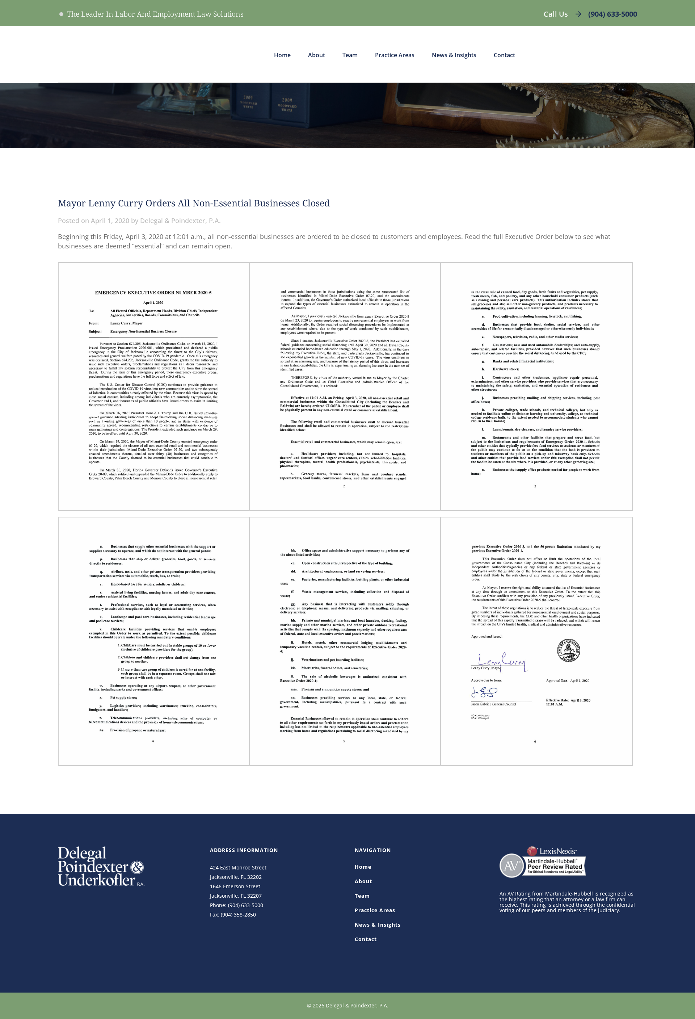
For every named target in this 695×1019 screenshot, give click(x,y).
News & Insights (378, 924)
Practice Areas (375, 910)
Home (363, 866)
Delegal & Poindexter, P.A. (180, 220)
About (363, 881)
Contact (366, 939)
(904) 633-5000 (612, 14)
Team (362, 895)
